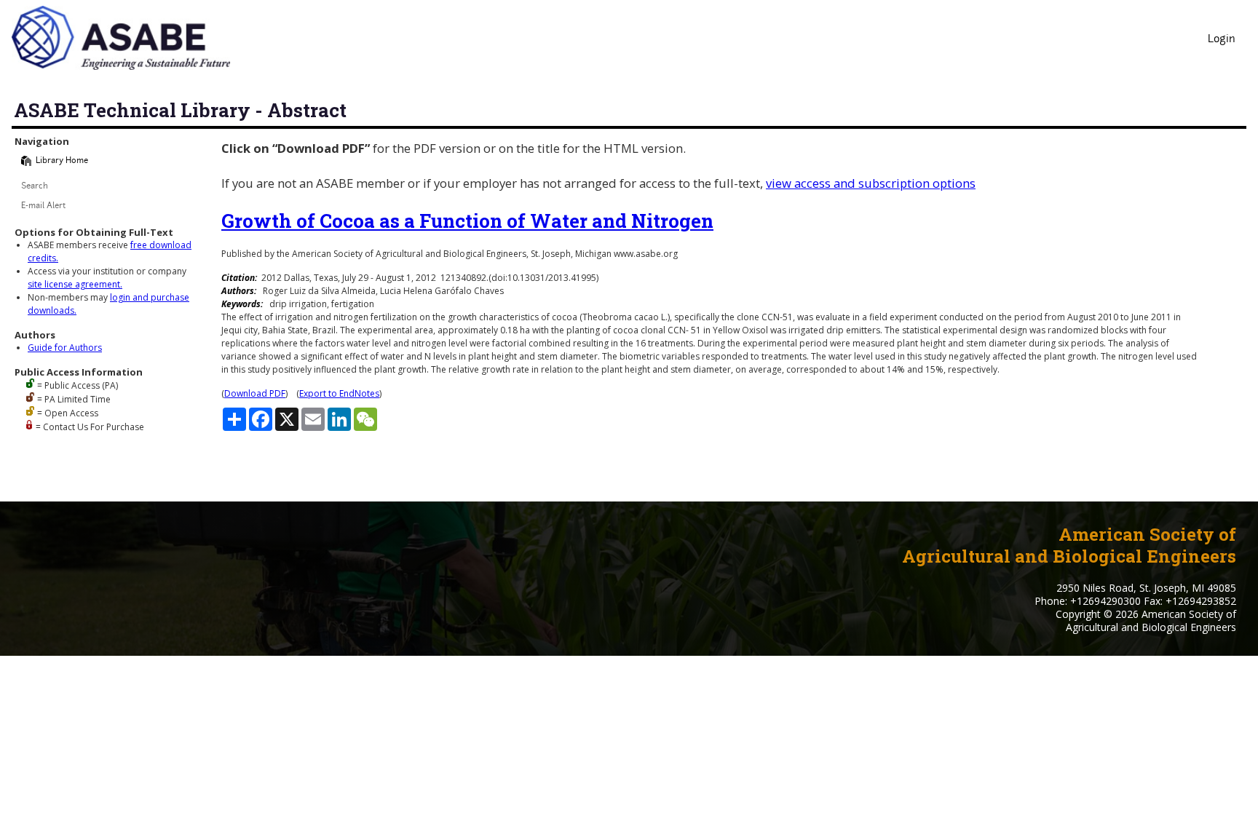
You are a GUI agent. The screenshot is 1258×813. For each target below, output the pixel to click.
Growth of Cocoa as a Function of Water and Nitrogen (467, 220)
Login (1221, 39)
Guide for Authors (65, 347)
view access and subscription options (871, 183)
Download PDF (254, 393)
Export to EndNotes (339, 393)
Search (34, 187)
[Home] (26, 161)
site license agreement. (75, 284)
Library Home (62, 161)
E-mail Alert (43, 206)
